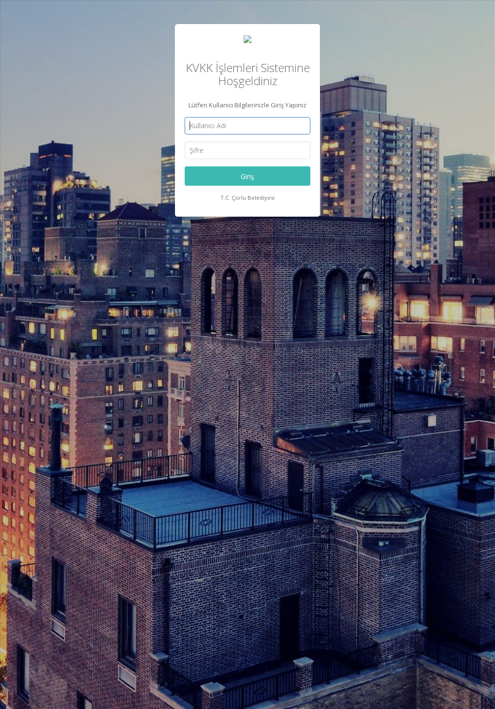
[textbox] (247, 126)
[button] (247, 176)
